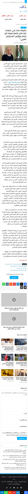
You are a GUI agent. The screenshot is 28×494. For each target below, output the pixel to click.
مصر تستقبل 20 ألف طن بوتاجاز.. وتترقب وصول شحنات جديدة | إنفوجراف (21, 348)
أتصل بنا (9, 484)
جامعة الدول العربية (14, 266)
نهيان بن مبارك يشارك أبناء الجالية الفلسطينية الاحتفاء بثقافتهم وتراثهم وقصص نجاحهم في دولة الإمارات (14, 451)
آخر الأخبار (18, 24)
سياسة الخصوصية (22, 481)
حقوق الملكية (10, 481)
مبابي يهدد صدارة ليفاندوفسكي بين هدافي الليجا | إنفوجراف (7, 363)
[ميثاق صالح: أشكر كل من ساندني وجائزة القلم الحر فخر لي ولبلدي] (21, 357)
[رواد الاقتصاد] (23, 6)
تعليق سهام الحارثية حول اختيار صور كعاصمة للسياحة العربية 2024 (7, 348)
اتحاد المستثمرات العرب (17, 264)
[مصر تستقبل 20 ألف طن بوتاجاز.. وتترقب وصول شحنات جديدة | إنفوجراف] (21, 342)
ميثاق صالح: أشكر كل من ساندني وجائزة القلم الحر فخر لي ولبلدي (21, 363)
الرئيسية (23, 24)
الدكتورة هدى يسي (8, 264)
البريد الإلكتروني (23, 420)
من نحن (15, 481)
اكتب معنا (4, 481)
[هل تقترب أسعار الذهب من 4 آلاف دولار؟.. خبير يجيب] (7, 372)
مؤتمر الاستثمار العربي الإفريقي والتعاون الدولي (18, 270)
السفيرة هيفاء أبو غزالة (22, 266)
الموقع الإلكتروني (23, 426)
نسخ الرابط (14, 277)
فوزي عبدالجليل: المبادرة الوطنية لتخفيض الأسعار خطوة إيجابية (21, 379)
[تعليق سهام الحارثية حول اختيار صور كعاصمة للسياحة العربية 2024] (7, 342)
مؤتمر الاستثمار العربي (13, 82)
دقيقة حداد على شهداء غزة (21, 268)
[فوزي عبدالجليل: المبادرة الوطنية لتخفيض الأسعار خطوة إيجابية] (21, 372)
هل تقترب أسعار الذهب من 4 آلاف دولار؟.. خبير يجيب (7, 378)
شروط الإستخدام (16, 484)
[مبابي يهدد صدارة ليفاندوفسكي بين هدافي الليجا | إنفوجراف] (7, 357)
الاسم (25, 413)
